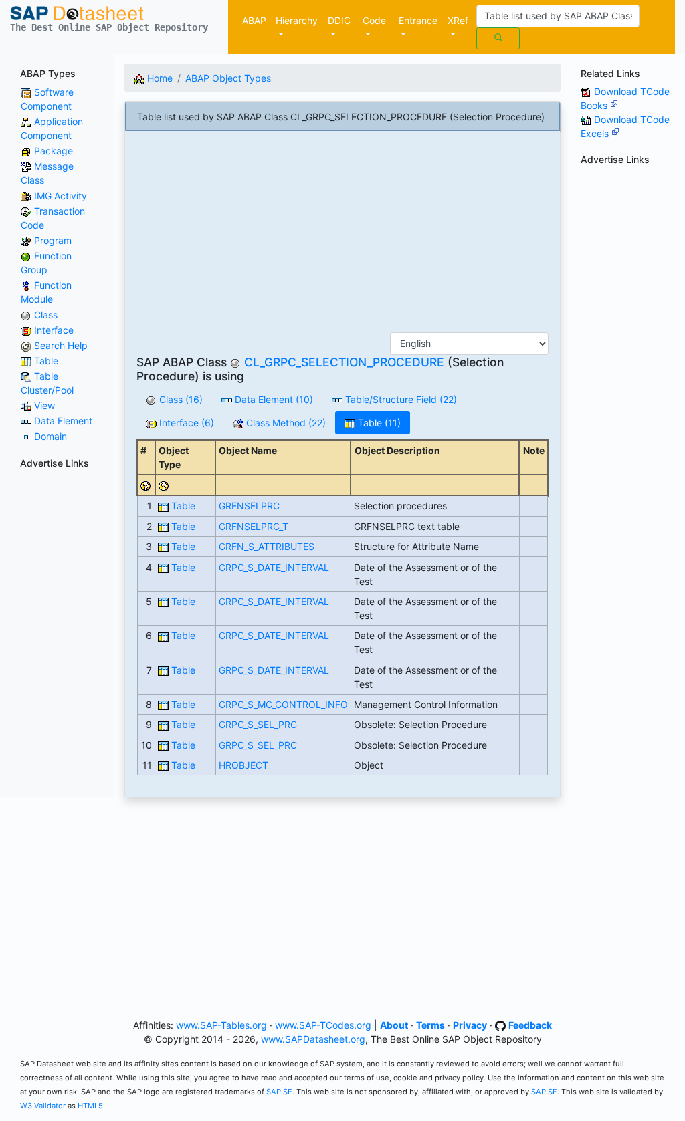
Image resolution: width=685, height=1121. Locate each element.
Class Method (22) (284, 422)
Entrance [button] (418, 20)
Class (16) (180, 399)
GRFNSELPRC (249, 505)
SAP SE (279, 1091)
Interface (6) (185, 422)
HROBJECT (243, 765)
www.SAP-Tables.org (221, 1025)
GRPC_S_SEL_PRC (258, 724)
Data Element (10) (272, 399)
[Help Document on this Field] (145, 485)
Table (46, 360)
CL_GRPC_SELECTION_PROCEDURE (344, 362)
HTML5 (90, 1105)
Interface (54, 330)
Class (46, 314)
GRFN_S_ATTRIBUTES (266, 546)
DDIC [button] (339, 20)
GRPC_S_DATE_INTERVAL (274, 567)
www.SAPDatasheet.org (313, 1039)
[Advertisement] (342, 236)
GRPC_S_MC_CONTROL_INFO (283, 704)
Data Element (63, 420)
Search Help (61, 345)
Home (158, 78)
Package (53, 150)
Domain (50, 436)
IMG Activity (60, 195)
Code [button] (374, 20)
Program (53, 240)
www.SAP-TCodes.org (323, 1025)
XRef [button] (458, 20)
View (44, 405)
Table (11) (378, 422)
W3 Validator (43, 1105)
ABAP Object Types (228, 78)
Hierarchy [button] (297, 20)
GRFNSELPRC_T (253, 526)
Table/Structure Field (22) (399, 399)
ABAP (254, 20)
